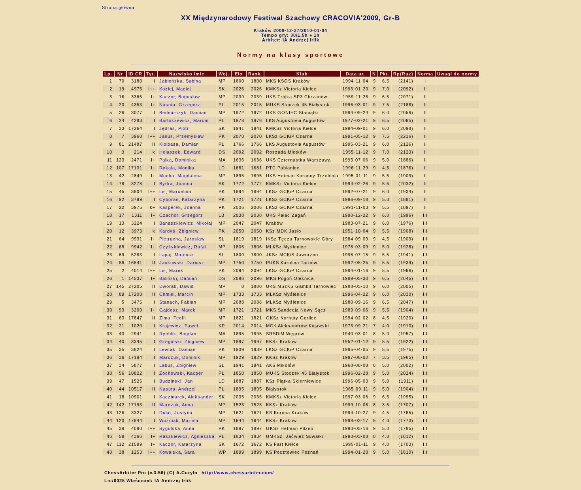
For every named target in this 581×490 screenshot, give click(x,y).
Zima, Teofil (172, 317)
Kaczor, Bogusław (179, 96)
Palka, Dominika (177, 160)
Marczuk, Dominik (179, 357)
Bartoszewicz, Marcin (184, 120)
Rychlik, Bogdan (177, 333)
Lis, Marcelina (175, 191)
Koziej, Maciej (175, 88)
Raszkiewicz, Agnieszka (187, 436)
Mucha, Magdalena (180, 175)
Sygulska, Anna (176, 428)
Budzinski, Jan (176, 381)
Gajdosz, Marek (177, 310)
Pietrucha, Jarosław (182, 239)
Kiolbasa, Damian (179, 144)
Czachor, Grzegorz (181, 215)
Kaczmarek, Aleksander (186, 396)
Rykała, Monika (176, 167)
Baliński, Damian (178, 278)
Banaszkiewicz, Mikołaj (185, 223)
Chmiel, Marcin (176, 294)
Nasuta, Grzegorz (179, 104)
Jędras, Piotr (174, 128)
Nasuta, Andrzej (177, 389)
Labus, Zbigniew (177, 365)
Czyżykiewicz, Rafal (182, 246)
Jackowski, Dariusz (181, 262)
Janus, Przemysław (181, 136)
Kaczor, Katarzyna (180, 444)
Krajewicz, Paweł (178, 325)
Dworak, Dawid (176, 286)
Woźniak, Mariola (178, 420)
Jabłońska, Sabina (180, 81)
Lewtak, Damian (177, 349)
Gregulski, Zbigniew (182, 341)
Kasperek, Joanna (180, 207)
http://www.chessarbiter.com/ (238, 472)
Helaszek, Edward (180, 152)
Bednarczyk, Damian (183, 112)
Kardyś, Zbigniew (179, 231)
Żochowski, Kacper (181, 373)
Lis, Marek (171, 270)
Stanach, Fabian (177, 302)
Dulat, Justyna (175, 412)
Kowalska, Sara (177, 452)
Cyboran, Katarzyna (182, 199)
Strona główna (118, 7)
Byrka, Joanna (175, 183)
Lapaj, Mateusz (176, 254)
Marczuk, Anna (176, 404)
